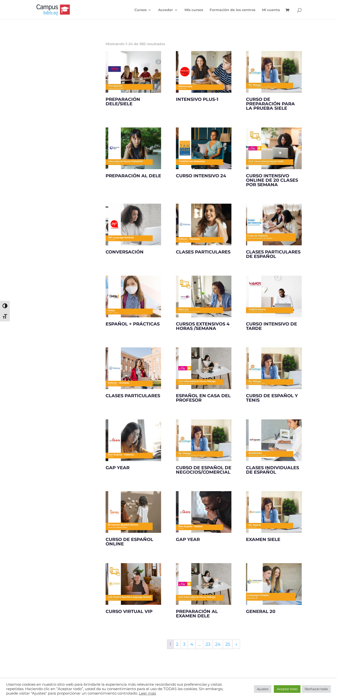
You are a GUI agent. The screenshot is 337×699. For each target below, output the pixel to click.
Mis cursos (194, 10)
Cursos (140, 10)
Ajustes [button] (262, 689)
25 (227, 644)
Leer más (147, 693)
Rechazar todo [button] (316, 689)
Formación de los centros (232, 10)
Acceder (165, 10)
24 (218, 644)
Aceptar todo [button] (287, 689)
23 (208, 644)
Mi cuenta (271, 10)
